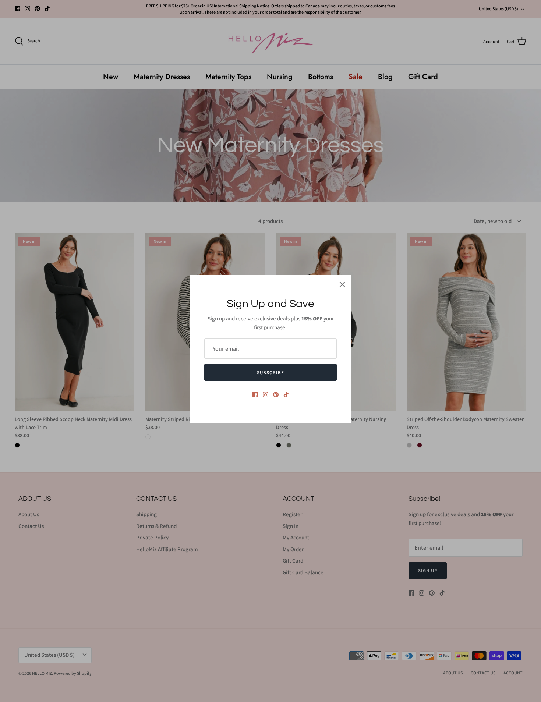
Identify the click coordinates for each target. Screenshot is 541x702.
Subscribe (270, 372)
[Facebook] (255, 394)
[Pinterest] (276, 394)
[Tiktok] (286, 394)
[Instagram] (265, 394)
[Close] (342, 284)
